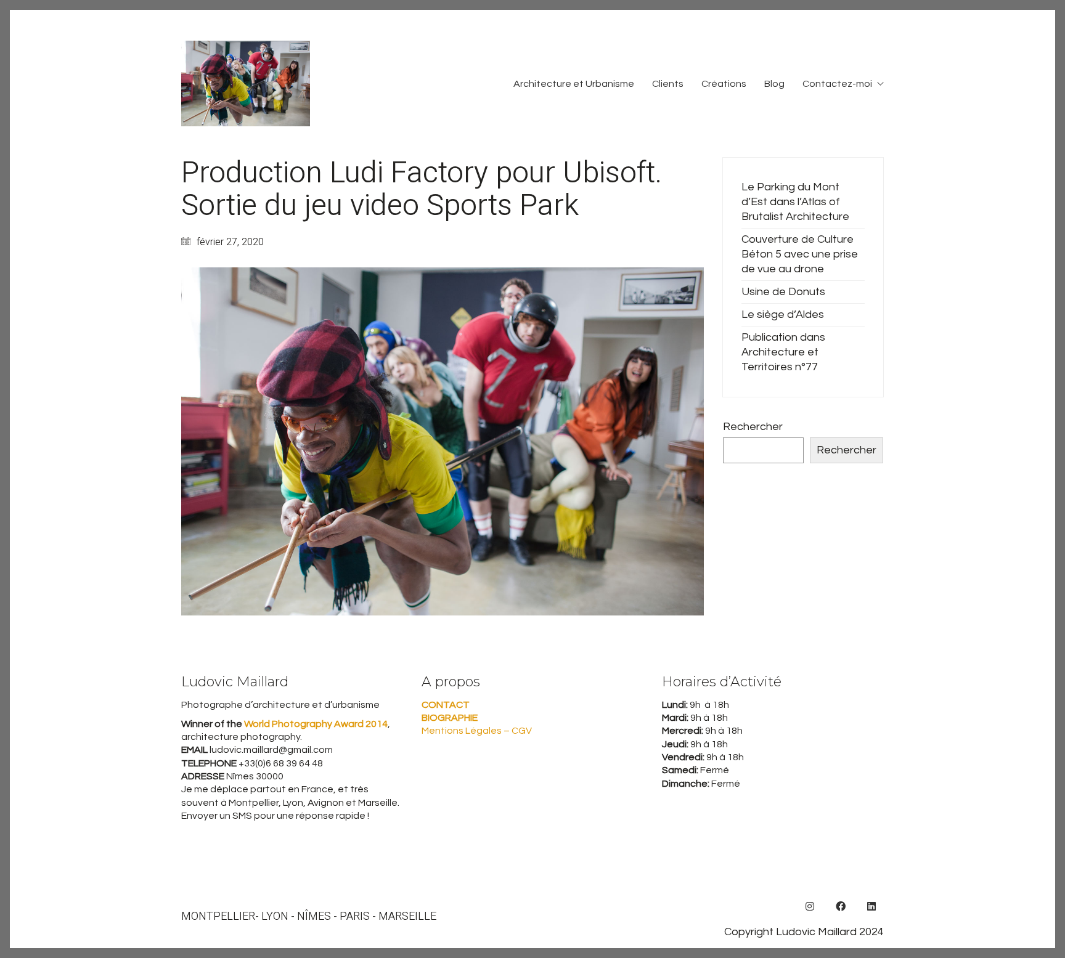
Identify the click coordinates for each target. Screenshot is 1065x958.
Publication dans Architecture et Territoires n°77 (783, 352)
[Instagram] (810, 906)
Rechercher (753, 426)
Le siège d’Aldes (782, 314)
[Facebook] (840, 906)
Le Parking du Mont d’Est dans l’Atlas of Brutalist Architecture (795, 201)
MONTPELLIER (218, 916)
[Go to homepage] (245, 83)
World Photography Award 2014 (315, 724)
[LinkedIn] (871, 906)
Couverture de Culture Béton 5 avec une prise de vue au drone (799, 254)
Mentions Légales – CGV (477, 731)
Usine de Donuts (783, 292)
